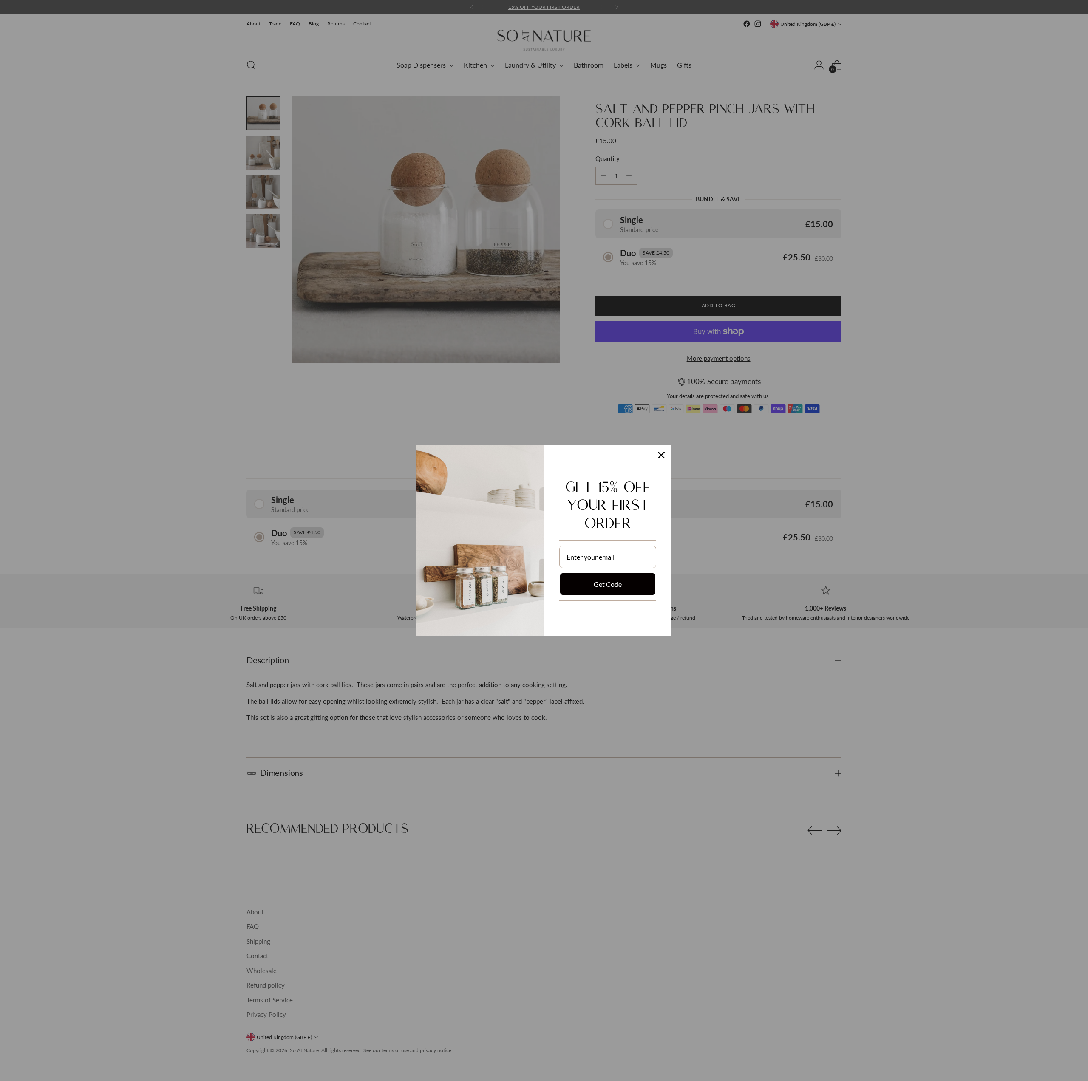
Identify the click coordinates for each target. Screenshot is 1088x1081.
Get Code (608, 584)
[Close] (661, 455)
